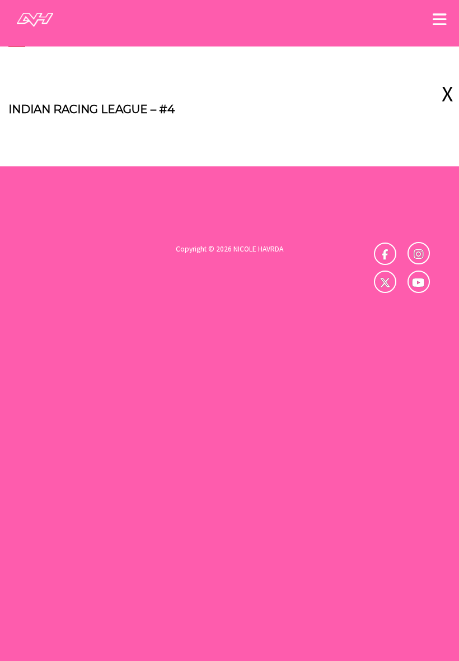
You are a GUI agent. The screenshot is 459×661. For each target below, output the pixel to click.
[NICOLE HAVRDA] (35, 19)
